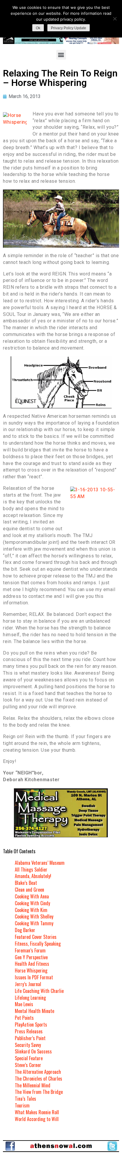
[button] (61, 55)
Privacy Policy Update (68, 28)
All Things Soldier (31, 869)
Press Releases (29, 1031)
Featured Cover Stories (36, 936)
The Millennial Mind (32, 1085)
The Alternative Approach (38, 1071)
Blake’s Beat (26, 882)
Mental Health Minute (34, 1010)
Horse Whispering (31, 970)
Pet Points (24, 1017)
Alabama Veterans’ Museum (40, 862)
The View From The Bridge (39, 1091)
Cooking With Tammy (34, 923)
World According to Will (37, 1119)
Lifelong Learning (30, 997)
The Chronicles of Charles (38, 1078)
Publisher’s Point (30, 1038)
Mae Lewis (24, 1004)
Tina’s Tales (25, 1098)
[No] (115, 19)
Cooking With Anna (32, 896)
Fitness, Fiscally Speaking (38, 943)
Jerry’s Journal (28, 984)
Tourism (22, 1105)
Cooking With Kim (31, 909)
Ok (38, 28)
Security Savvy (28, 1044)
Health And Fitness (32, 963)
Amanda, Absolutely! (33, 876)
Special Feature (29, 1058)
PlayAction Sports (31, 1024)
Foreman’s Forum (30, 950)
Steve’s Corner (28, 1064)
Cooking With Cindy (32, 903)
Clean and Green (29, 889)
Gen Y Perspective (31, 957)
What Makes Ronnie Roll (37, 1112)
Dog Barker (25, 930)
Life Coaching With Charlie (39, 990)
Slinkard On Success (33, 1051)
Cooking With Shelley (34, 916)
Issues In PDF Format (34, 977)
